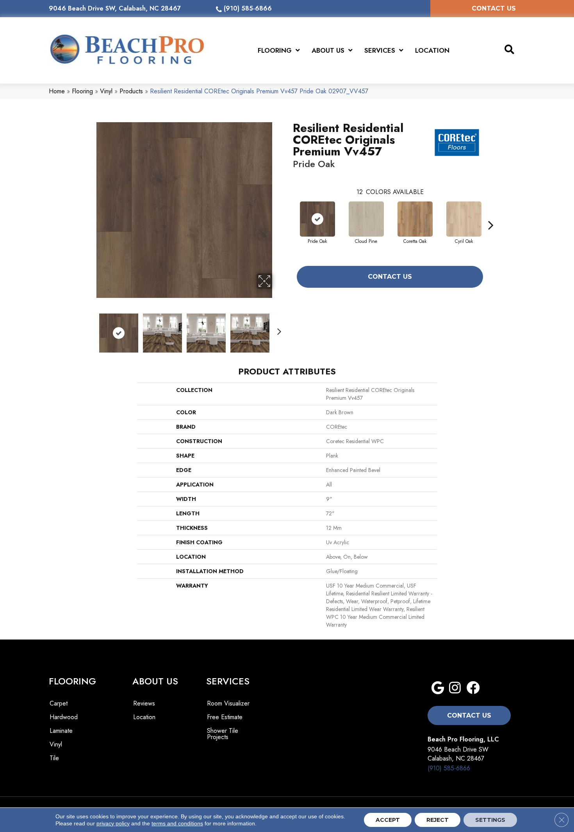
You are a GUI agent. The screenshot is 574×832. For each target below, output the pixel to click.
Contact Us (390, 276)
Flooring (82, 91)
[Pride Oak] (317, 219)
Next (277, 329)
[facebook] (473, 688)
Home (57, 91)
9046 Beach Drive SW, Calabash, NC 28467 (115, 8)
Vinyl (106, 91)
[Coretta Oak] (415, 219)
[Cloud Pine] (366, 219)
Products (131, 91)
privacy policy (113, 823)
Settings (490, 819)
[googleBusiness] (437, 688)
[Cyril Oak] (463, 219)
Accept (388, 819)
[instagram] (455, 688)
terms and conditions (177, 823)
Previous (91, 329)
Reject (437, 819)
